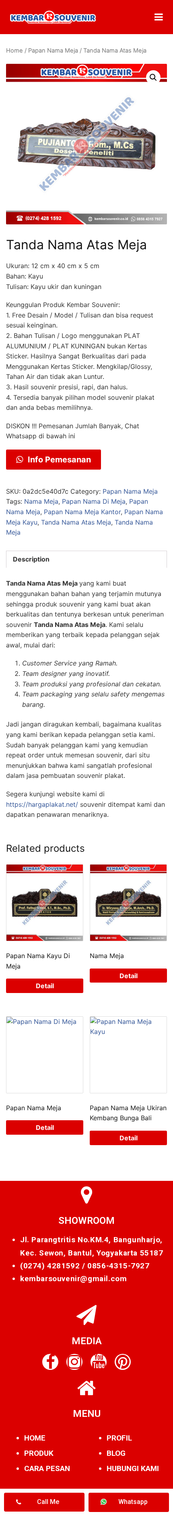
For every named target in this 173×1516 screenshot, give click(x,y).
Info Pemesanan (58, 459)
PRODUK (39, 1453)
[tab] (86, 559)
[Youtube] (99, 1362)
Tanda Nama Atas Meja (76, 522)
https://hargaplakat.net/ (42, 804)
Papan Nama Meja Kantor (82, 512)
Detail (45, 986)
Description (31, 559)
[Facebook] (50, 1362)
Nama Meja (41, 501)
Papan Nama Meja (53, 50)
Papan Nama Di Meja (94, 501)
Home (14, 50)
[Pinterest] (123, 1362)
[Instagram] (74, 1362)
